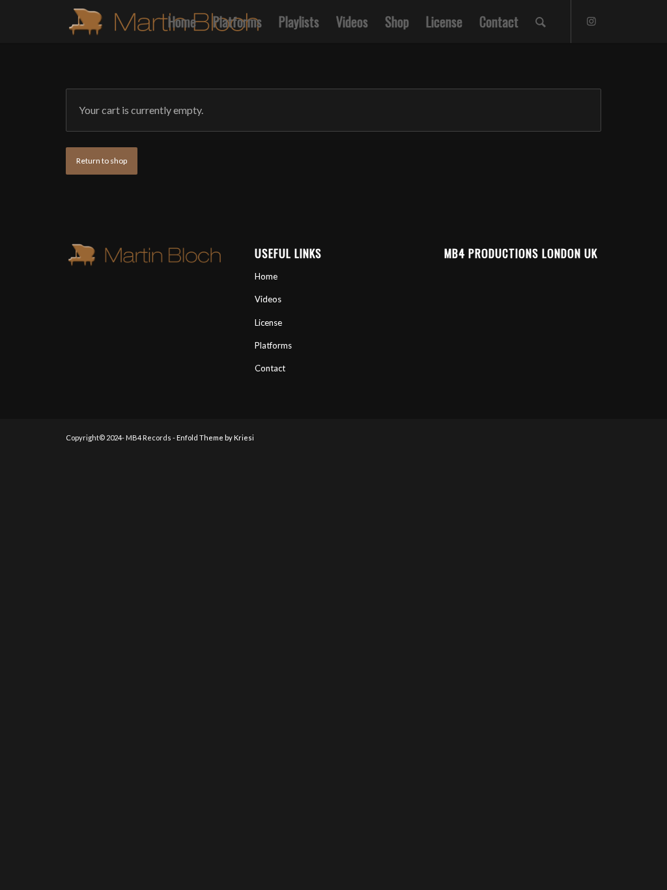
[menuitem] (182, 21)
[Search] (540, 21)
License (268, 322)
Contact (270, 368)
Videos (268, 299)
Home (266, 276)
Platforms (273, 345)
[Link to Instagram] (591, 21)
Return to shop (101, 160)
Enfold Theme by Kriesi (215, 437)
